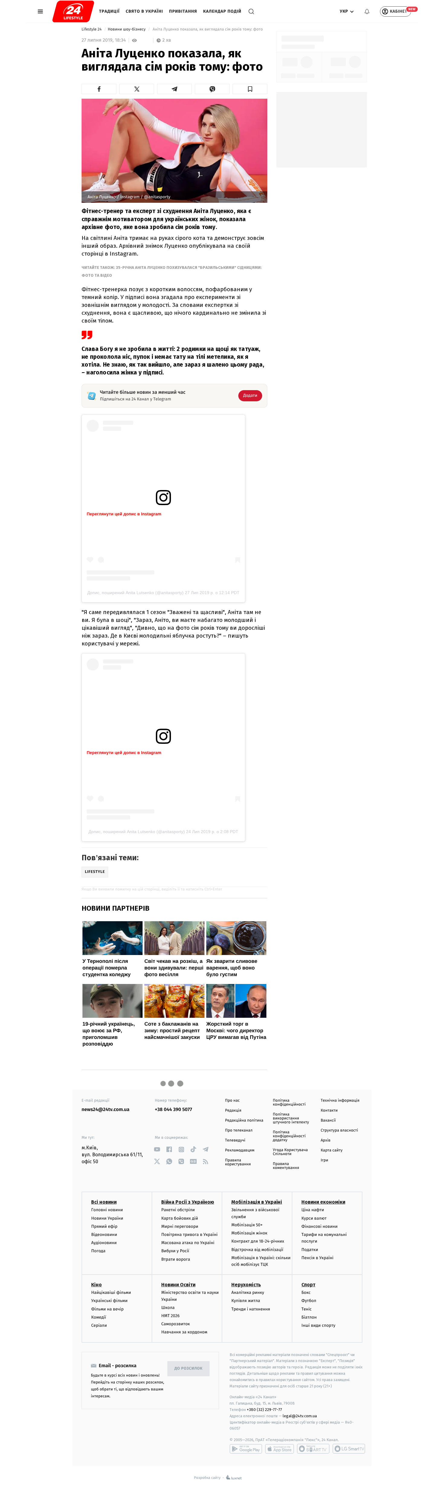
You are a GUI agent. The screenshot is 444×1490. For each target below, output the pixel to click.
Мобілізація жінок (249, 1233)
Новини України (107, 1218)
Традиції (109, 11)
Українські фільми (109, 1300)
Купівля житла (245, 1300)
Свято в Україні (144, 11)
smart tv (313, 1449)
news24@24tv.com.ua (106, 1110)
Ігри (324, 1160)
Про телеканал (239, 1130)
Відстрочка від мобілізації (257, 1249)
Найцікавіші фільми (111, 1292)
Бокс (305, 1292)
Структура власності (339, 1130)
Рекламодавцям (239, 1150)
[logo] (73, 11)
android (246, 1449)
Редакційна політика (244, 1120)
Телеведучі (235, 1140)
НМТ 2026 (170, 1315)
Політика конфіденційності (289, 1102)
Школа (168, 1307)
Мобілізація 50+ (246, 1224)
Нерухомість (246, 1285)
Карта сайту (332, 1150)
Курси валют (314, 1218)
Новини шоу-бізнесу (127, 29)
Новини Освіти (178, 1285)
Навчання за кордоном (184, 1332)
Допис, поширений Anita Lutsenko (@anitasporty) (135, 592)
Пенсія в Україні (317, 1257)
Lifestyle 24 (92, 29)
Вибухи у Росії (175, 1250)
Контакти (329, 1111)
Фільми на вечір (107, 1309)
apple (279, 1449)
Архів (325, 1140)
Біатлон (309, 1317)
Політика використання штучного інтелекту (291, 1118)
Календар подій (222, 11)
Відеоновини (104, 1234)
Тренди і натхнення (250, 1309)
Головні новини (107, 1209)
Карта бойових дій (179, 1218)
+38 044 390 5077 (173, 1110)
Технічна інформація (340, 1101)
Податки (309, 1249)
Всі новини (104, 1202)
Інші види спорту (318, 1325)
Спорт (308, 1285)
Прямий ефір (104, 1226)
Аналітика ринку (247, 1292)
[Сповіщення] (367, 11)
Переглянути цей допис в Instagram (124, 513)
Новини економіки (323, 1202)
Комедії (98, 1317)
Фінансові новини (319, 1226)
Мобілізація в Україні (256, 1202)
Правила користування (238, 1162)
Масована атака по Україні (187, 1242)
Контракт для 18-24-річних (257, 1241)
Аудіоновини (104, 1242)
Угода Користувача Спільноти (290, 1152)
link (157, 1149)
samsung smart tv (349, 1449)
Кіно (96, 1285)
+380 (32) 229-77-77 (264, 1409)
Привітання (183, 11)
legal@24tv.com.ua (300, 1416)
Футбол (308, 1300)
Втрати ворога (175, 1259)
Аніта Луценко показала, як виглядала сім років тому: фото (208, 29)
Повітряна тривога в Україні (189, 1234)
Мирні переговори (179, 1226)
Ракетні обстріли (178, 1209)
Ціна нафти (312, 1209)
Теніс (306, 1309)
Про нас (232, 1101)
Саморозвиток (175, 1323)
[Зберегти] (250, 89)
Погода (98, 1250)
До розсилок (189, 1368)
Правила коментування (286, 1166)
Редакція (233, 1111)
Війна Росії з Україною (187, 1202)
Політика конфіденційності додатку (289, 1136)
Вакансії (328, 1120)
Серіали (99, 1325)
